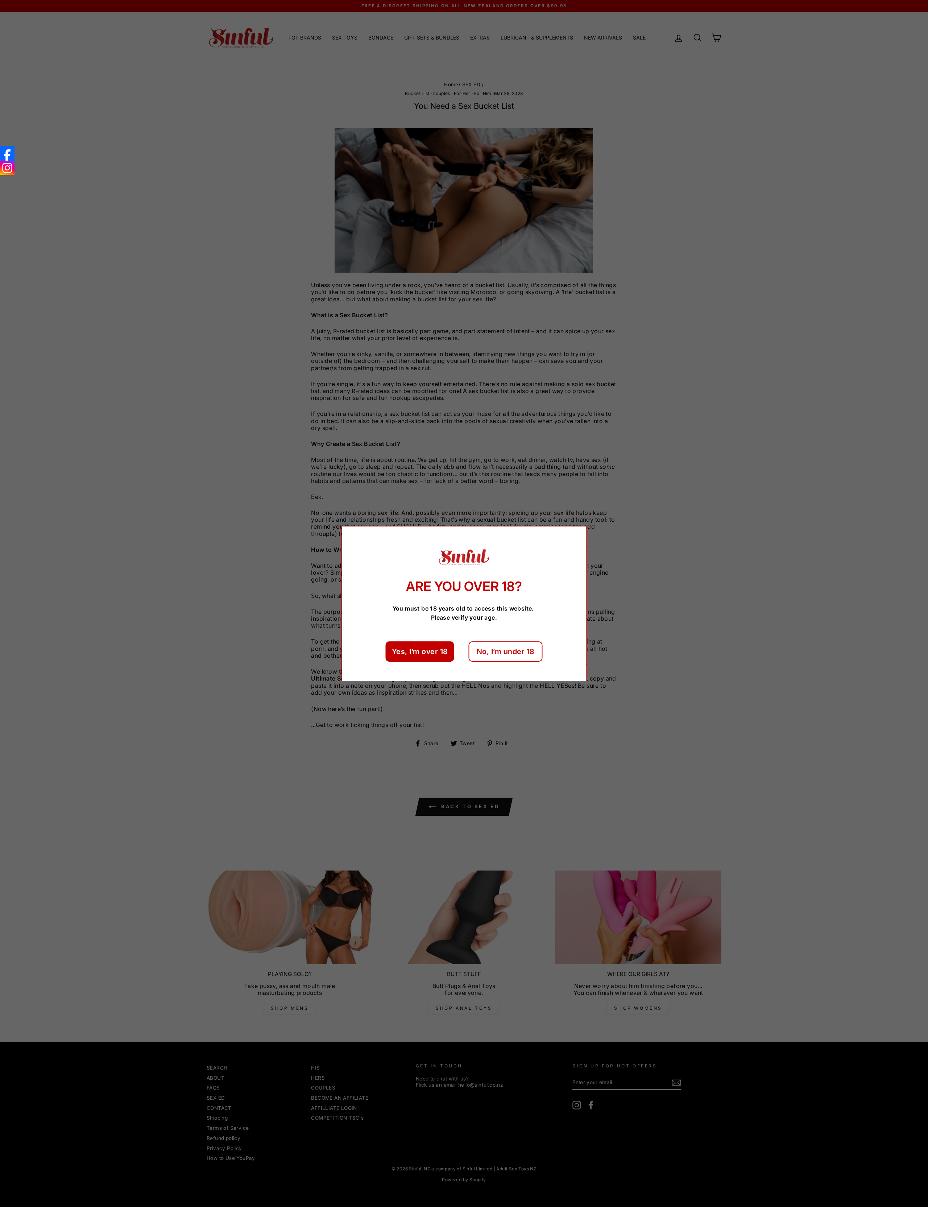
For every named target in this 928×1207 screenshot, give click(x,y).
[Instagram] (7, 168)
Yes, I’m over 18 (420, 651)
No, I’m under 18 (506, 651)
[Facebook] (7, 153)
